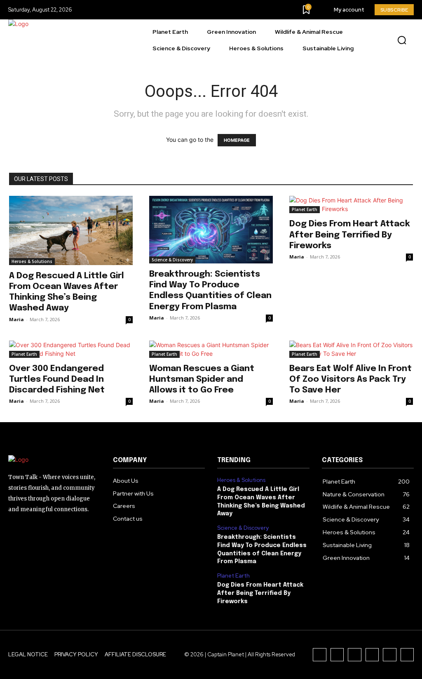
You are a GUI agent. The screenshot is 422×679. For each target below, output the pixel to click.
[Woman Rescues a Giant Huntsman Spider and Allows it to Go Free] (211, 349)
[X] (389, 655)
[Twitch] (372, 655)
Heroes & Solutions (32, 261)
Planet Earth (304, 209)
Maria (16, 319)
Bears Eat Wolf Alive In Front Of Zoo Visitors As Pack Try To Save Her (350, 379)
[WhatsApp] (407, 655)
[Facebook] (319, 655)
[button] (402, 40)
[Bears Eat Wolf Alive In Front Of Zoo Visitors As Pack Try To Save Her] (351, 349)
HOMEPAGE (237, 140)
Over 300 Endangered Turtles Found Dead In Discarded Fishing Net (57, 379)
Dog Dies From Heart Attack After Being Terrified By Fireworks (349, 234)
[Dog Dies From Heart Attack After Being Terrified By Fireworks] (351, 204)
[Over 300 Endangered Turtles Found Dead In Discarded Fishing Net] (71, 349)
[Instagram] (337, 655)
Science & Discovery (172, 260)
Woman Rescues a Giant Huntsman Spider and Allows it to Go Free (201, 379)
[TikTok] (354, 655)
